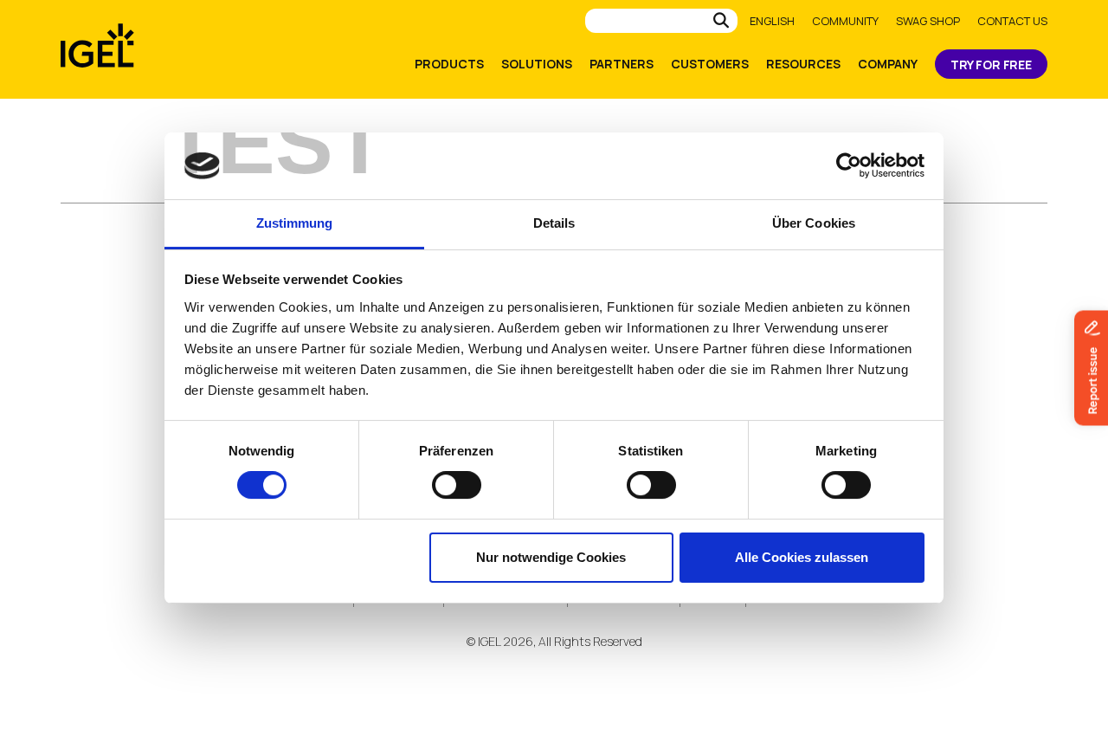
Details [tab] (554, 223)
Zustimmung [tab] (294, 223)
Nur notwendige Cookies (551, 557)
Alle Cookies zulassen (801, 557)
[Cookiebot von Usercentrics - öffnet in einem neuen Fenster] (848, 165)
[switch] (456, 485)
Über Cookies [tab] (813, 223)
